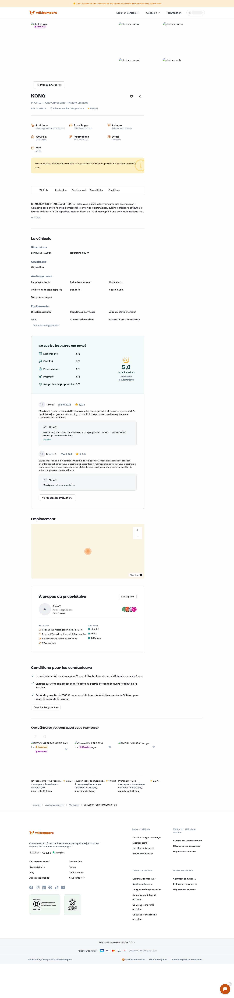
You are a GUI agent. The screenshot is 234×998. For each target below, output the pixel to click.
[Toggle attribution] (141, 575)
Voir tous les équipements (46, 325)
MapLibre (134, 575)
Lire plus (47, 439)
